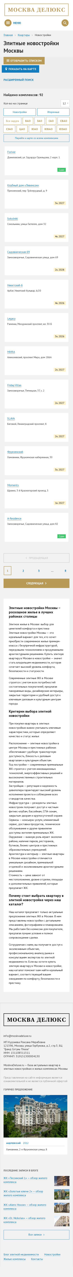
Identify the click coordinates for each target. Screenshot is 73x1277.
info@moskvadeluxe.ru (17, 1036)
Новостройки (20, 112)
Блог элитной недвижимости (21, 1254)
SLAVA (11, 418)
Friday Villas (14, 385)
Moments (13, 485)
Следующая (34, 583)
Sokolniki (12, 218)
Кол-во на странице (16, 103)
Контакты (37, 1259)
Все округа (12, 121)
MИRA (11, 352)
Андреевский (13, 1143)
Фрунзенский (15, 451)
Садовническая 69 (18, 252)
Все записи (35, 1234)
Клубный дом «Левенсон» (23, 185)
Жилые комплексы (15, 1259)
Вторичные (53, 112)
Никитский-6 (15, 285)
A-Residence (14, 518)
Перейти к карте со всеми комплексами (36, 138)
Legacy (11, 318)
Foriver (11, 152)
